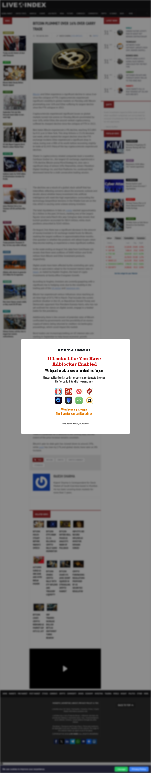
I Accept (121, 769)
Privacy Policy (139, 769)
